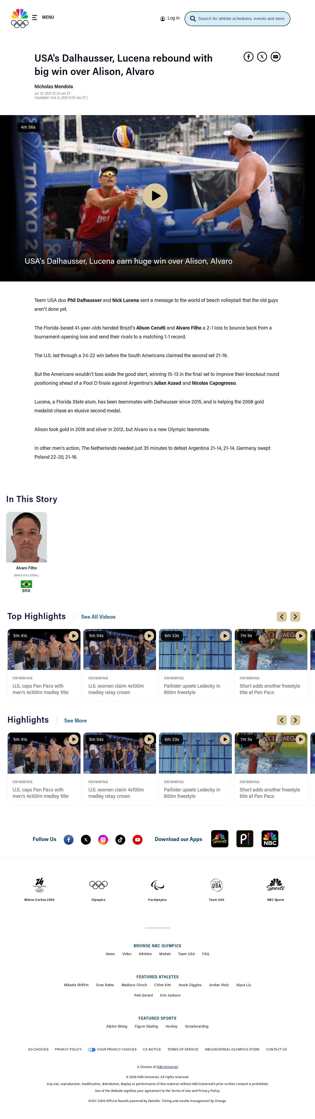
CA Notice (152, 1049)
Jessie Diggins (190, 985)
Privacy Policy (68, 1049)
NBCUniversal (167, 1067)
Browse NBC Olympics (157, 946)
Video (127, 954)
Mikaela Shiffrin (76, 985)
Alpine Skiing (116, 1027)
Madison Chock (134, 985)
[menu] (43, 18)
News (110, 954)
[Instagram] (103, 840)
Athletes (145, 954)
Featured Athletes (158, 977)
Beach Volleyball (26, 575)
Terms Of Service (183, 1049)
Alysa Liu (243, 985)
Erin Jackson (170, 995)
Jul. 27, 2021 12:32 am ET (52, 94)
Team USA (186, 954)
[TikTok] (120, 840)
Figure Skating (146, 1027)
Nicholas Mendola (53, 87)
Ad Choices (38, 1049)
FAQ (205, 954)
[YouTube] (137, 840)
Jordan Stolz (219, 985)
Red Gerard (143, 995)
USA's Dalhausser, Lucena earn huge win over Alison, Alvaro (129, 262)
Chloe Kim (162, 985)
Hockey (172, 1027)
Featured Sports (157, 1018)
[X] (86, 840)
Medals (165, 954)
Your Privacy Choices (117, 1049)
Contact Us (276, 1049)
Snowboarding (197, 1027)
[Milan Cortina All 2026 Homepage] (19, 18)
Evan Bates (105, 985)
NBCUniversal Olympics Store (232, 1049)
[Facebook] (69, 840)
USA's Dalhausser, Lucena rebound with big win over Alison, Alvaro (123, 66)
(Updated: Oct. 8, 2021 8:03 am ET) (61, 98)
